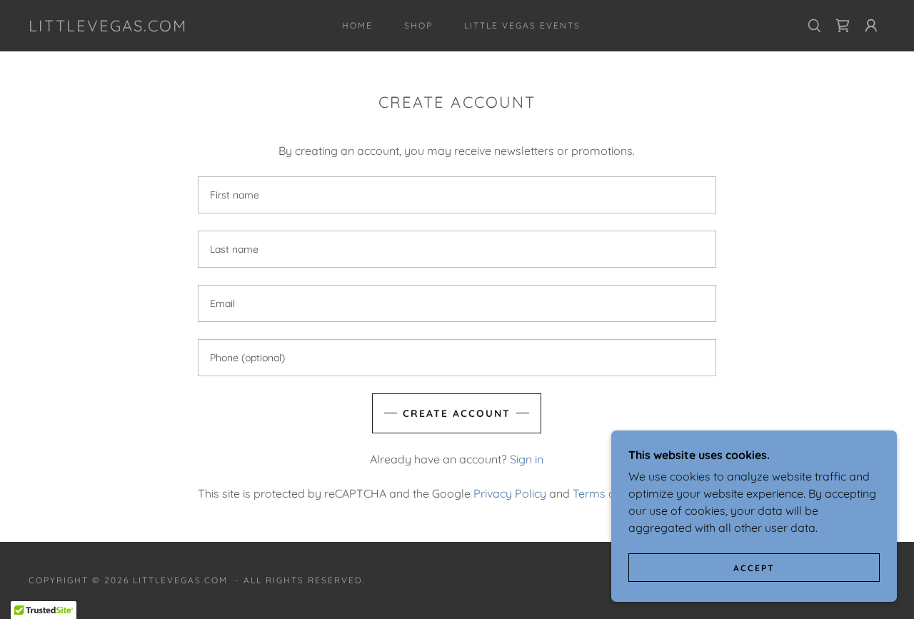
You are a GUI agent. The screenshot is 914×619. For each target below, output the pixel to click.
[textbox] (456, 194)
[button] (871, 25)
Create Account (457, 413)
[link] (108, 27)
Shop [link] (418, 25)
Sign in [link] (526, 459)
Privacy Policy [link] (509, 493)
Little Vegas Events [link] (522, 25)
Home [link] (357, 25)
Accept (754, 568)
